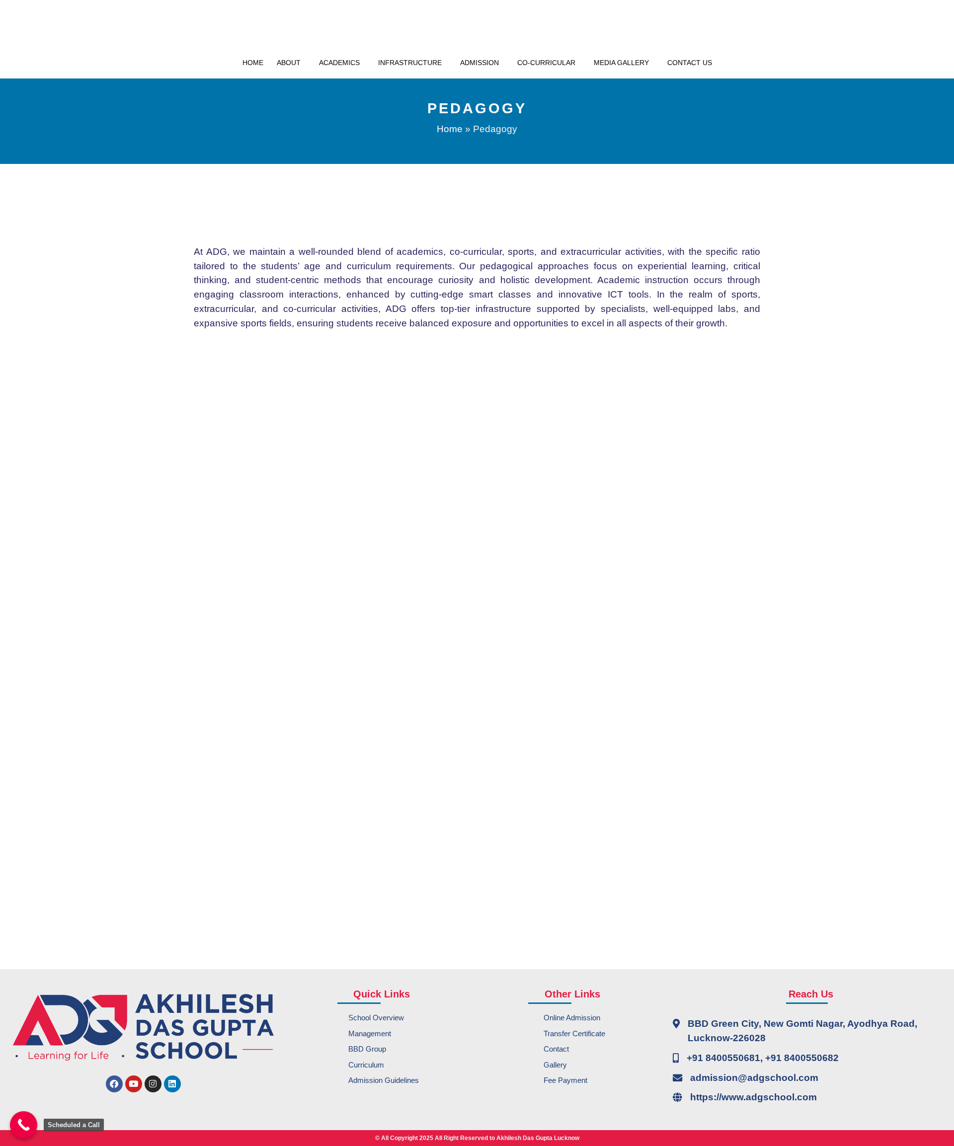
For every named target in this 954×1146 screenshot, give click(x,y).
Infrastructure (410, 63)
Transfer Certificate (574, 1033)
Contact (556, 1049)
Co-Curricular (546, 63)
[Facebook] (114, 1083)
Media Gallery (621, 63)
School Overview (376, 1017)
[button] (291, 62)
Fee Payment (565, 1080)
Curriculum (366, 1065)
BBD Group (367, 1049)
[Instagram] (153, 1083)
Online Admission (572, 1017)
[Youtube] (133, 1083)
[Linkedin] (172, 1083)
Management (369, 1033)
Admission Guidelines (383, 1080)
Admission (479, 63)
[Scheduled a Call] (23, 1125)
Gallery (555, 1065)
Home (252, 63)
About (289, 63)
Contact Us (689, 63)
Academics (339, 63)
